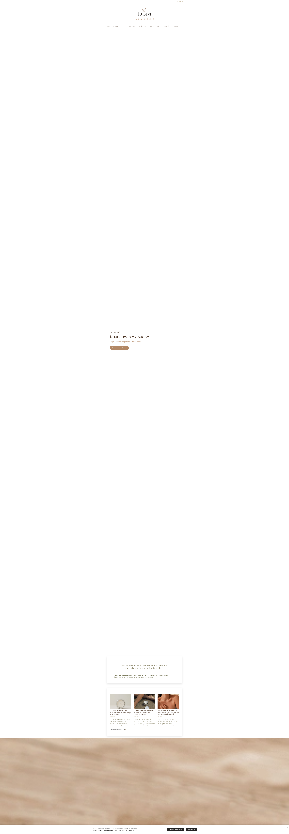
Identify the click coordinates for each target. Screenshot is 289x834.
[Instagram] (178, 1)
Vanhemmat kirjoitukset (117, 729)
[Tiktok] (182, 1)
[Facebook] (180, 1)
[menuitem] (109, 26)
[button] (167, 26)
